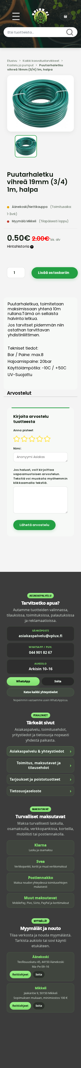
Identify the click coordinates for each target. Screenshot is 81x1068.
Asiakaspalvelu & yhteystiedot (40, 751)
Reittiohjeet (20, 974)
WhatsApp (23, 681)
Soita (57, 681)
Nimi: (17, 448)
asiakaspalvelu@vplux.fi (40, 635)
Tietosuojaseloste (40, 791)
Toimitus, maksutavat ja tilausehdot (44, 765)
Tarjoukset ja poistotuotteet (40, 779)
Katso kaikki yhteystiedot (41, 692)
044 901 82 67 (40, 652)
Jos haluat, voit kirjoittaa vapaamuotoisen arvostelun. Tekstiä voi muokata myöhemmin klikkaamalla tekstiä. (40, 476)
